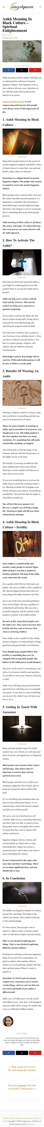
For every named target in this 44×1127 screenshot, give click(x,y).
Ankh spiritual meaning (13, 101)
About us (19, 1118)
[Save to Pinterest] (35, 70)
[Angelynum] (21, 7)
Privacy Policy (9, 1118)
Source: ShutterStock (22, 66)
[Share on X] (22, 70)
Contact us (28, 1118)
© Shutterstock (22, 156)
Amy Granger (8, 35)
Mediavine (31, 1124)
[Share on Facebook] (9, 70)
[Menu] (3, 7)
